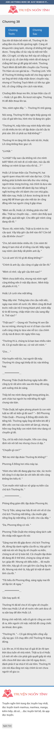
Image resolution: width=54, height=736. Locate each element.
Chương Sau (37, 32)
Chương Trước (13, 32)
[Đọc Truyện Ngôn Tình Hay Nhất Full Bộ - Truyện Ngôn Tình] (29, 9)
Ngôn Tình (7, 726)
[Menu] (4, 9)
